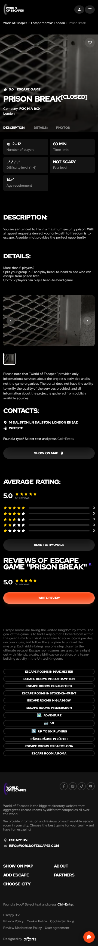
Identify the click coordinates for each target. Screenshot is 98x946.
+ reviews (22, 498)
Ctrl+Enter (65, 439)
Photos (63, 128)
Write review (49, 598)
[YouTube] (91, 786)
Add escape (16, 875)
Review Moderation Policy (22, 928)
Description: (14, 128)
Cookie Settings (62, 921)
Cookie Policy (37, 921)
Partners (64, 875)
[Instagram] (73, 786)
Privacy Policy (13, 921)
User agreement (57, 928)
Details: (40, 128)
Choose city (17, 884)
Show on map (18, 866)
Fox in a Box (30, 108)
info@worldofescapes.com (34, 846)
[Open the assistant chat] (89, 937)
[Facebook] (64, 786)
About (61, 866)
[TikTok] (82, 786)
